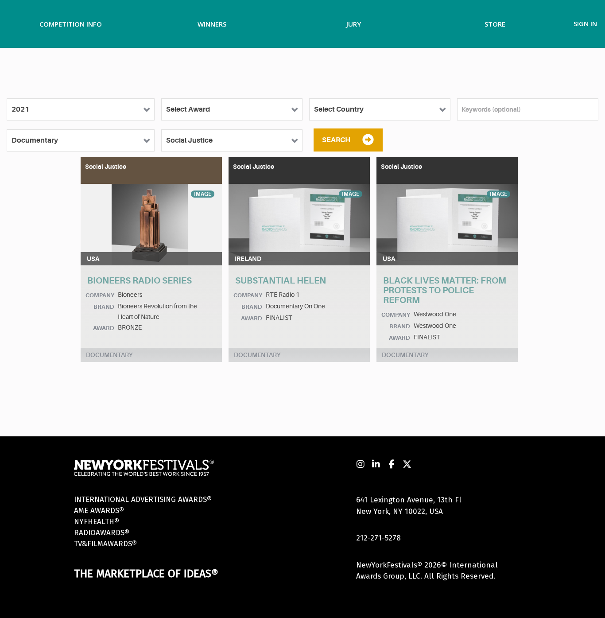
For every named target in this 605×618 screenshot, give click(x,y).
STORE (495, 23)
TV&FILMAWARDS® (105, 543)
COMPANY (99, 295)
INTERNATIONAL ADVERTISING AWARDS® (143, 499)
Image (202, 194)
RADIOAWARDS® (101, 532)
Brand (103, 306)
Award (103, 328)
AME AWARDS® (99, 510)
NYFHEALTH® (96, 521)
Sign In (585, 23)
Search (336, 140)
